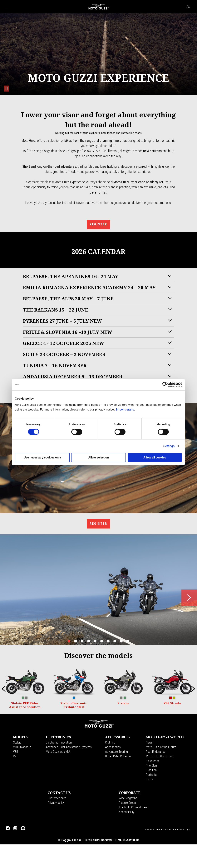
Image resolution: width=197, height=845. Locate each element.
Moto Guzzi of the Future (161, 747)
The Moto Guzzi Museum (134, 807)
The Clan (151, 765)
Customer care (57, 798)
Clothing (110, 742)
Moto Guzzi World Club (159, 756)
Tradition (151, 770)
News (149, 742)
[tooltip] (22, 698)
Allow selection (98, 457)
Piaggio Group (127, 803)
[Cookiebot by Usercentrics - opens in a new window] (165, 384)
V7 (14, 756)
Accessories (113, 747)
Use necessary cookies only (42, 457)
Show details (125, 409)
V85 (15, 751)
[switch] (76, 432)
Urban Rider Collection (118, 756)
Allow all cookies (154, 457)
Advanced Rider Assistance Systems (69, 747)
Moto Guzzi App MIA (58, 751)
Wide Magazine (128, 798)
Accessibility (126, 812)
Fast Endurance (155, 751)
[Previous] (3, 689)
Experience (153, 761)
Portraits (151, 775)
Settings (169, 446)
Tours (149, 779)
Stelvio (17, 742)
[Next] (193, 689)
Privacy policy (56, 803)
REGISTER (98, 224)
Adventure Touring (116, 751)
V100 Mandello (22, 747)
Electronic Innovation (59, 742)
